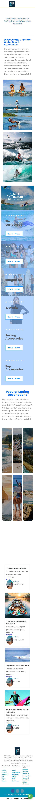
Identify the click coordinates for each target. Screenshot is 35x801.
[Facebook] (12, 791)
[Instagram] (17, 791)
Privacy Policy (25, 798)
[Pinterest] (22, 791)
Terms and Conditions (12, 798)
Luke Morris (15, 581)
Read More (9, 579)
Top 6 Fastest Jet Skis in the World (17, 666)
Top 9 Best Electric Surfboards (16, 568)
